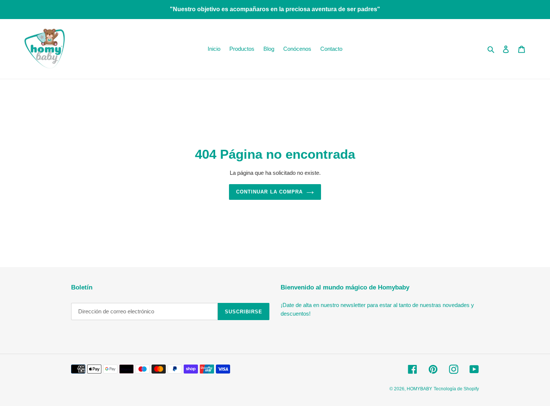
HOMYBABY (419, 388)
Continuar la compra (269, 192)
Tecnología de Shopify (456, 388)
